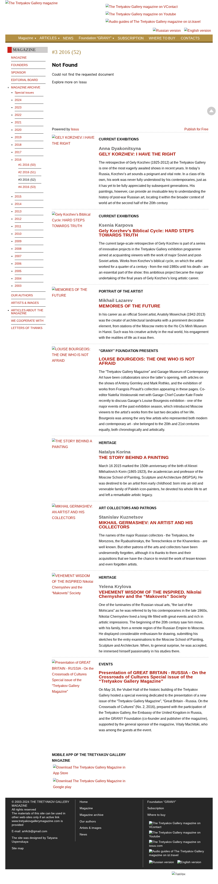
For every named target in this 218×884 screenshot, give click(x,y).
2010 (18, 233)
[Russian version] (166, 30)
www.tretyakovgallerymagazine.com (36, 821)
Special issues (24, 92)
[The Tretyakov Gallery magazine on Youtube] (141, 14)
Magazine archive (91, 814)
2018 (18, 144)
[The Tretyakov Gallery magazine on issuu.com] (176, 845)
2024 (18, 100)
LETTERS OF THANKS (26, 328)
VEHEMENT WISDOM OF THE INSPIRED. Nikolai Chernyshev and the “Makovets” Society (150, 594)
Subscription (155, 808)
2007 (18, 256)
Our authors (88, 821)
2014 (18, 204)
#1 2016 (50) (27, 164)
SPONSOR (18, 72)
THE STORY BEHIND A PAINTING (134, 457)
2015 (18, 196)
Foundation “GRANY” (95, 38)
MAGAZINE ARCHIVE (25, 87)
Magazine (25, 38)
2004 (18, 278)
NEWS (68, 38)
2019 (18, 137)
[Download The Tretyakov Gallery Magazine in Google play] (91, 787)
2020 (18, 129)
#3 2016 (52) (27, 179)
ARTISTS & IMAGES (25, 302)
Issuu (75, 129)
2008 (18, 248)
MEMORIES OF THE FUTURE (129, 305)
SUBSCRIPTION (131, 38)
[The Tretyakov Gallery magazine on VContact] (141, 7)
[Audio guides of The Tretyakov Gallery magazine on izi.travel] (153, 21)
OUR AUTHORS (22, 295)
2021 (18, 122)
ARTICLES (48, 38)
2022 (18, 115)
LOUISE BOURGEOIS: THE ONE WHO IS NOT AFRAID (147, 361)
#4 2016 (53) (27, 187)
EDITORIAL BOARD (24, 80)
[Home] (31, 3)
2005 (18, 271)
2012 (18, 219)
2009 (18, 241)
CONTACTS (190, 38)
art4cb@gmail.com (34, 831)
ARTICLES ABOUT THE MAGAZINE (27, 312)
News (83, 834)
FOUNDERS (19, 65)
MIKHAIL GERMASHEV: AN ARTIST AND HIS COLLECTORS (146, 524)
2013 (18, 211)
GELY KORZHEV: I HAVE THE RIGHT (137, 153)
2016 (18, 159)
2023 (18, 107)
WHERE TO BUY (162, 38)
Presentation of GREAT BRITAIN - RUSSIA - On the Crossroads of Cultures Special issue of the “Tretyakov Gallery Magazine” (152, 677)
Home (84, 801)
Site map (18, 848)
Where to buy (156, 814)
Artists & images (90, 827)
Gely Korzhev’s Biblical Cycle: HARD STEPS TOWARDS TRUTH (146, 232)
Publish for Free (196, 129)
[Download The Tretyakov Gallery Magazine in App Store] (91, 773)
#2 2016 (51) (27, 172)
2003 (18, 285)
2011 (18, 226)
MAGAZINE (19, 57)
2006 (18, 263)
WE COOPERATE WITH (27, 320)
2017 (18, 152)
